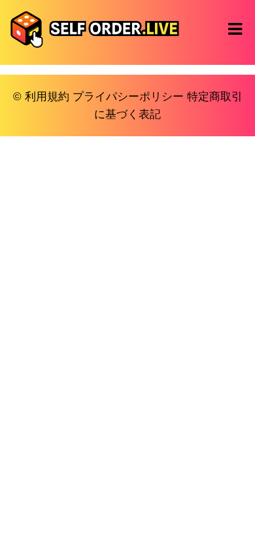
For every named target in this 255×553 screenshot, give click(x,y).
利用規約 (47, 96)
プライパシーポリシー (128, 96)
